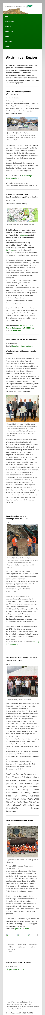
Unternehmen (10, 21)
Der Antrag (10, 250)
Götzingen (24, 235)
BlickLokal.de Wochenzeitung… (22, 346)
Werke (7, 36)
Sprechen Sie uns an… (22, 929)
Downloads (8, 41)
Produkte (8, 26)
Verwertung (9, 31)
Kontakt (7, 46)
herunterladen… (16, 330)
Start (6, 16)
